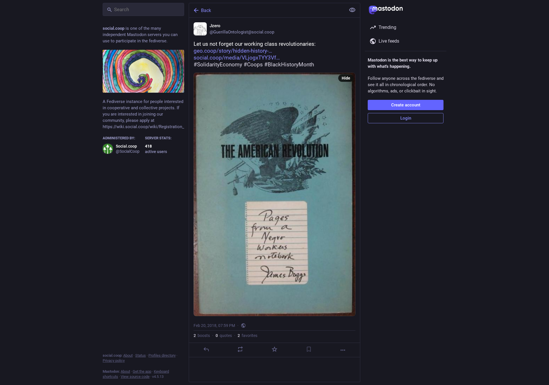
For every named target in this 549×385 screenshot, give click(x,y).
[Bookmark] (308, 349)
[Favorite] (274, 349)
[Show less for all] (352, 10)
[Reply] (206, 349)
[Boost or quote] (240, 349)
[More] (342, 350)
